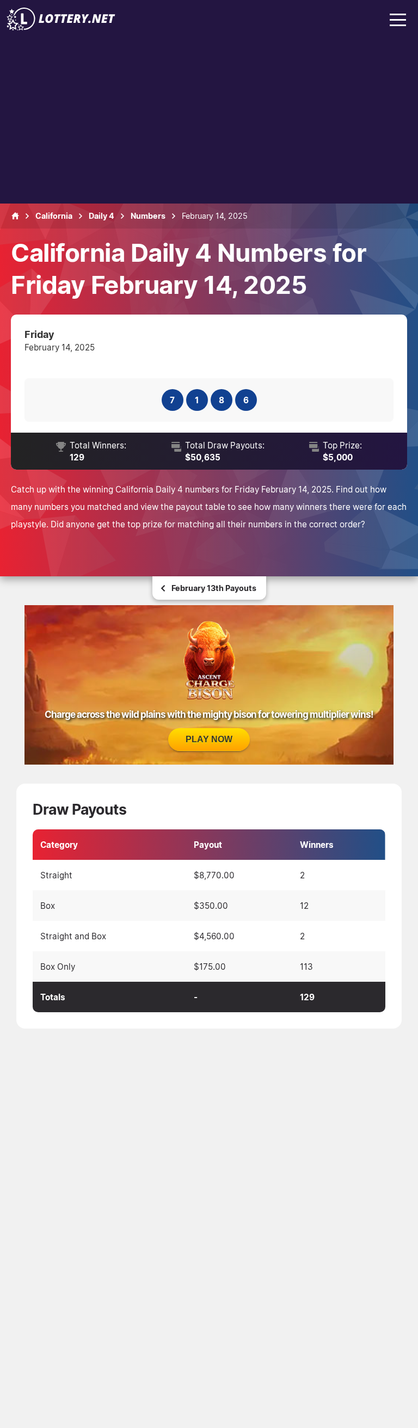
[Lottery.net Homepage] (15, 216)
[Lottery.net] (61, 27)
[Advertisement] (209, 122)
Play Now (209, 739)
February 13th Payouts (213, 588)
